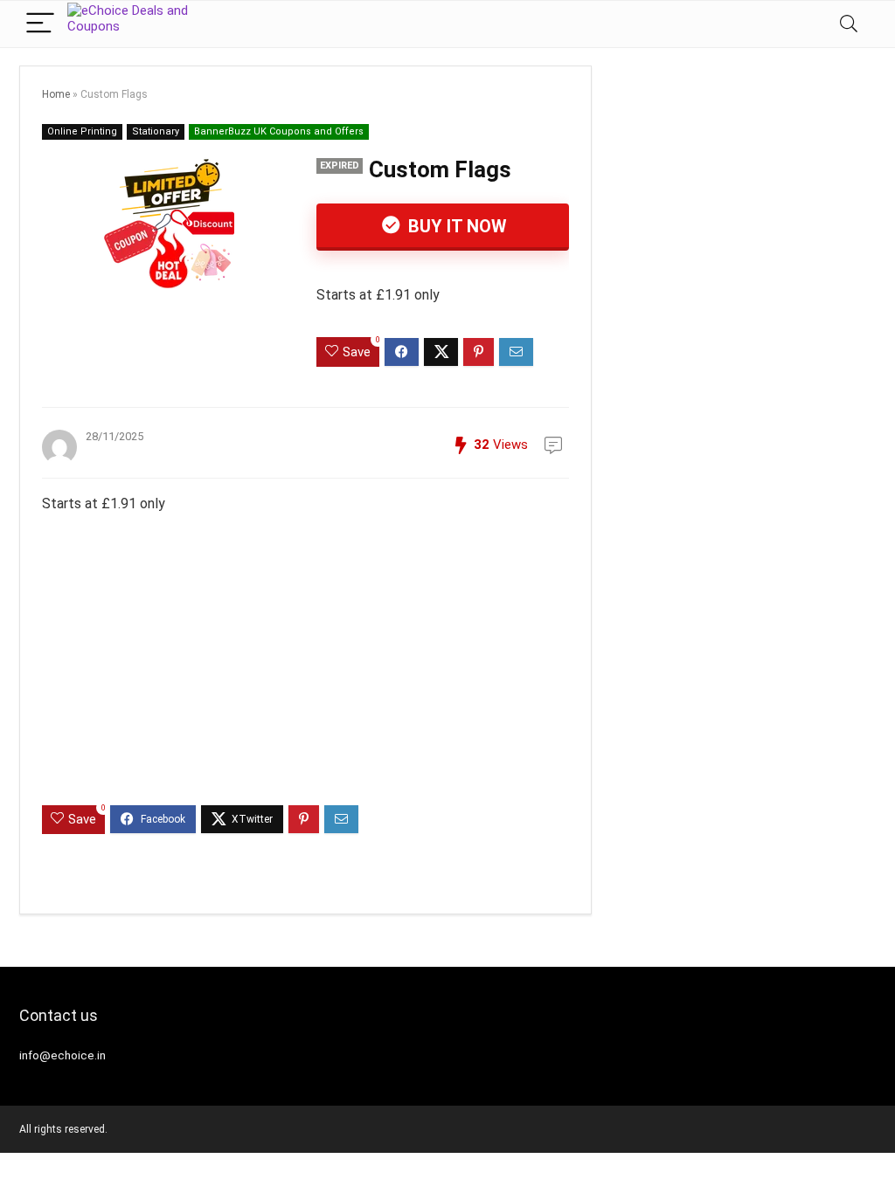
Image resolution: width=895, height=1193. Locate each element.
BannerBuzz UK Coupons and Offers (279, 131)
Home (56, 94)
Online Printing (82, 131)
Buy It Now (455, 226)
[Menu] (40, 24)
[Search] (849, 24)
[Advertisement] (305, 674)
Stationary (155, 131)
